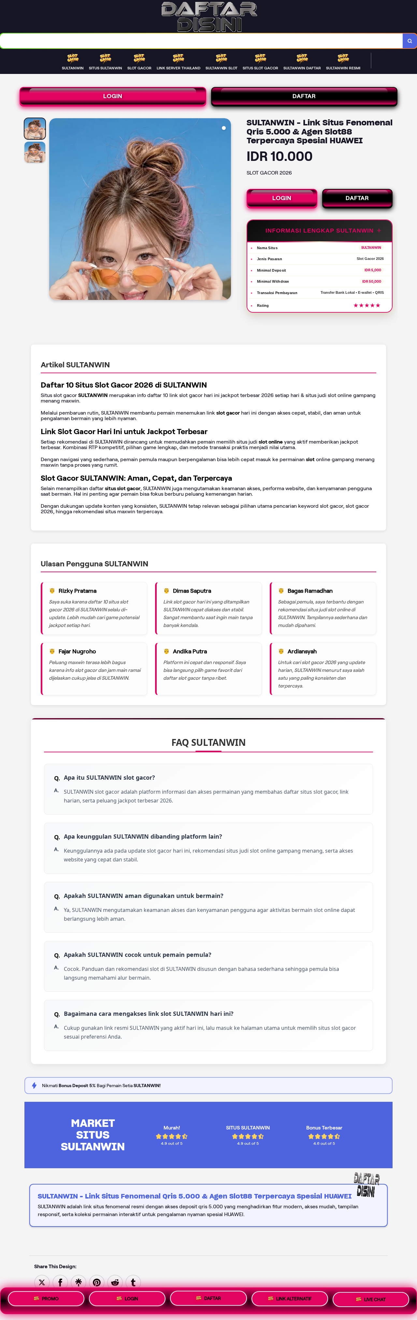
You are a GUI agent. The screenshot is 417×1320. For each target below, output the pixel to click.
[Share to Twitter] (42, 1282)
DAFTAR (304, 96)
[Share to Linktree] (78, 1282)
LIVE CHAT (375, 1300)
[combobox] (201, 41)
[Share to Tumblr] (133, 1282)
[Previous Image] (54, 210)
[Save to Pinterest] (97, 1282)
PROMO (50, 1299)
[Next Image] (226, 210)
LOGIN (112, 96)
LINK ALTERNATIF (294, 1300)
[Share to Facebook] (60, 1282)
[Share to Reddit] (115, 1282)
